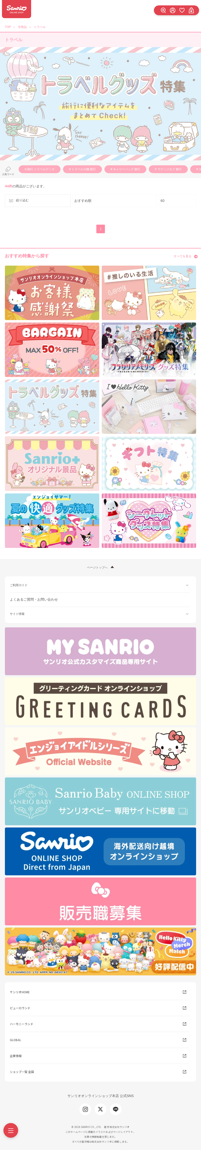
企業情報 (16, 1056)
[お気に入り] (182, 10)
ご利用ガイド (18, 585)
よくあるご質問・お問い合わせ (34, 599)
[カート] (191, 10)
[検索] (163, 10)
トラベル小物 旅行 (83, 169)
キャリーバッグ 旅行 (126, 169)
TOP (8, 27)
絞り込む (22, 200)
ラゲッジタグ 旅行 (169, 169)
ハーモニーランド (21, 1024)
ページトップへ (97, 567)
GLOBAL (15, 1040)
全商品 (22, 27)
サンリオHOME (20, 992)
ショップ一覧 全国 (22, 1072)
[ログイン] (172, 10)
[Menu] (10, 1130)
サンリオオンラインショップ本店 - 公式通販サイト (16, 9)
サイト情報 (17, 614)
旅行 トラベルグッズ (40, 169)
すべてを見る (182, 256)
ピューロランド (20, 1008)
